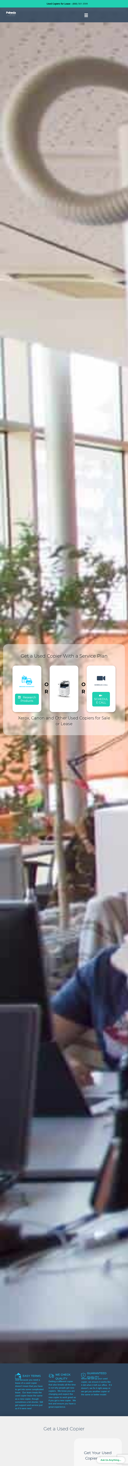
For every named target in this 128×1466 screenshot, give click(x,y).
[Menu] (86, 15)
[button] (101, 699)
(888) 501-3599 (80, 3)
